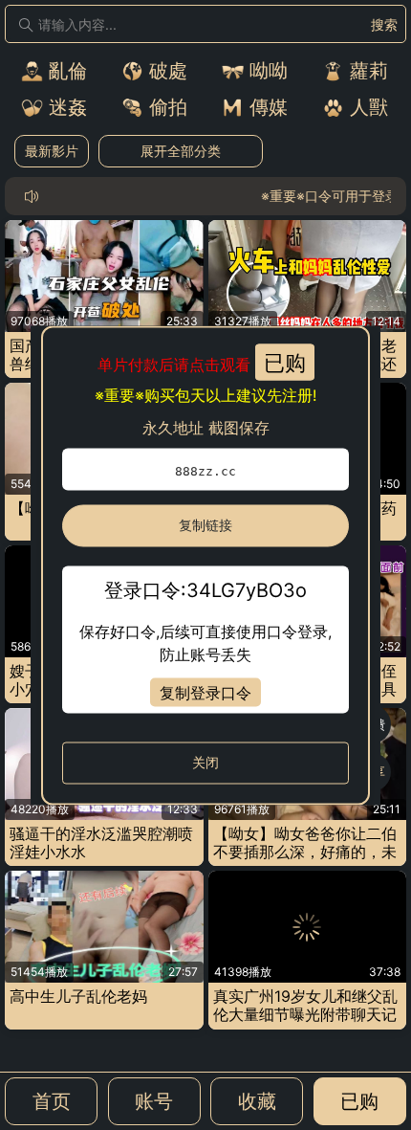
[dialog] (205, 565)
